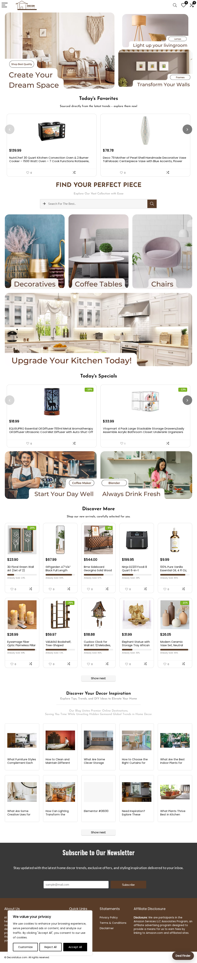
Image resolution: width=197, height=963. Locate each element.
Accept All (75, 947)
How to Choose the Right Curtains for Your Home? (135, 762)
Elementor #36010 (96, 811)
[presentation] (9, 129)
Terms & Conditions (113, 923)
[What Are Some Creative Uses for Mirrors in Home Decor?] (22, 792)
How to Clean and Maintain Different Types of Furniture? (59, 762)
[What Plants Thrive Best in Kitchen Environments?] (175, 792)
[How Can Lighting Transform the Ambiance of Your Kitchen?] (60, 792)
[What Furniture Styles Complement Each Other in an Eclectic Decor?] (22, 740)
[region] (50, 932)
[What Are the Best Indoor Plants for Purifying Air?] (175, 740)
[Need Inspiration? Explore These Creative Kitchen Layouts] (136, 792)
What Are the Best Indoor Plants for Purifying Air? (172, 762)
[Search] (174, 5)
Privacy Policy (109, 917)
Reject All (50, 947)
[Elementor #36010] (98, 792)
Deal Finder (183, 956)
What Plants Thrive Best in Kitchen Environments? (172, 814)
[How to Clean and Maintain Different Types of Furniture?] (60, 740)
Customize (25, 947)
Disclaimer (107, 928)
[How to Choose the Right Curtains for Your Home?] (136, 740)
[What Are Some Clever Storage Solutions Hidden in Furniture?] (98, 740)
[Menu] (4, 5)
